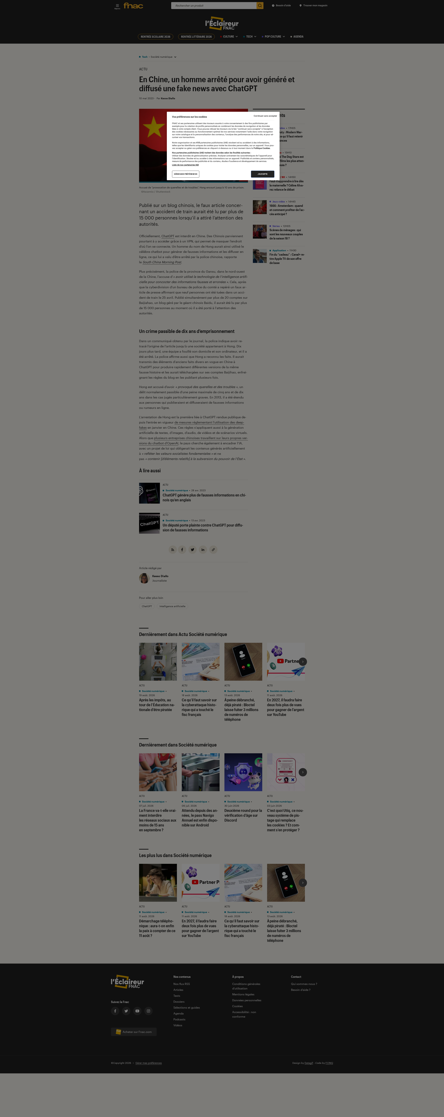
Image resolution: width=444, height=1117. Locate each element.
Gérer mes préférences (185, 174)
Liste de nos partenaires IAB (185, 165)
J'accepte (263, 174)
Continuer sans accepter (265, 116)
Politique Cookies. (261, 148)
